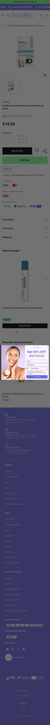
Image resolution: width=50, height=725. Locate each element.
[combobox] (28, 368)
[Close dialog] (47, 347)
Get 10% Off (37, 377)
